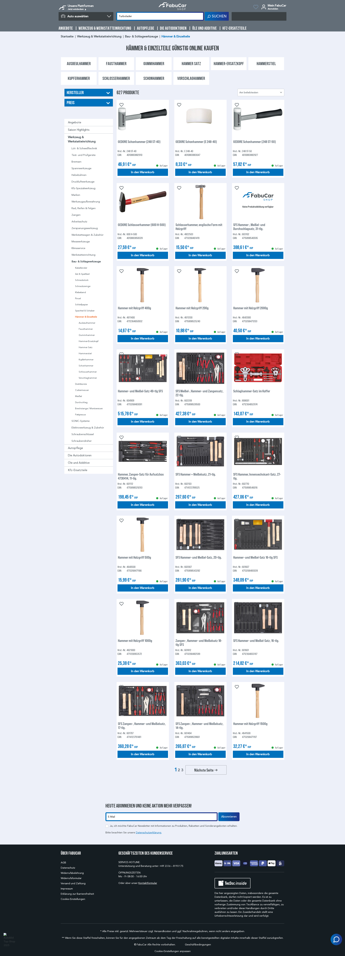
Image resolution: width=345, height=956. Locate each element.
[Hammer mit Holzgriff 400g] (143, 285)
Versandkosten (162, 931)
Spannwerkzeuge (81, 168)
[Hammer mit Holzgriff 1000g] (143, 618)
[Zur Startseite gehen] (172, 6)
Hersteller (75, 92)
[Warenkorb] (259, 16)
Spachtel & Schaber (85, 310)
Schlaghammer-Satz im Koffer (251, 391)
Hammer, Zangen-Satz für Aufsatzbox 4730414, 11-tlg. (141, 476)
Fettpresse (80, 414)
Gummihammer (87, 335)
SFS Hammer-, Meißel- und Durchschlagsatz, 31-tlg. (249, 227)
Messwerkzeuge (81, 241)
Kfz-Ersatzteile (77, 470)
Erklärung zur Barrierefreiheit (77, 893)
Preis (71, 102)
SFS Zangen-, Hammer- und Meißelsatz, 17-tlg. (142, 725)
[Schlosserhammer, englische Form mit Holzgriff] (200, 202)
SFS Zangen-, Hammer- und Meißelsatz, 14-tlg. (199, 725)
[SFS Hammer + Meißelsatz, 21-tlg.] (200, 451)
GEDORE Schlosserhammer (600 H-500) (142, 225)
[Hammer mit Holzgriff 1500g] (258, 701)
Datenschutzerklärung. (149, 832)
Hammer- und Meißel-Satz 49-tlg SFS (140, 391)
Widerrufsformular (71, 878)
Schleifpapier (81, 304)
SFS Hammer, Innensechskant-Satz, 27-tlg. (257, 476)
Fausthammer (86, 329)
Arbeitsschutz (79, 221)
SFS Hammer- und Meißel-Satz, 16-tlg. (256, 640)
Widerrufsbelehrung (72, 873)
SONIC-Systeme (81, 421)
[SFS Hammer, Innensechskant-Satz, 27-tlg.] (258, 451)
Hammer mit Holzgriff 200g (192, 308)
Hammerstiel (85, 353)
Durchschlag (81, 402)
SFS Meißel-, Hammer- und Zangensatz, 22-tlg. (199, 393)
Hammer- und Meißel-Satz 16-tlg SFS (255, 557)
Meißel (78, 396)
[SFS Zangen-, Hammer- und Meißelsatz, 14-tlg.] (200, 701)
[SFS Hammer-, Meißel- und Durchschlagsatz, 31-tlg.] (258, 202)
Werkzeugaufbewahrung (86, 201)
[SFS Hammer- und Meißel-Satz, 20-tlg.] (200, 535)
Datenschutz (68, 867)
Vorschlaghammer (88, 378)
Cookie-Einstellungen (73, 899)
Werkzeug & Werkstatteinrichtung (82, 139)
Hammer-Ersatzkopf (88, 341)
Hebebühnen (79, 175)
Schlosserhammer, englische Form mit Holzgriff (199, 227)
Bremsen (76, 161)
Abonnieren (229, 816)
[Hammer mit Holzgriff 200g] (200, 285)
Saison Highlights (78, 129)
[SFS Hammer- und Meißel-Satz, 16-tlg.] (258, 618)
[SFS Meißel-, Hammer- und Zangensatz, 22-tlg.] (200, 368)
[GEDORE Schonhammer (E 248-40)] (200, 119)
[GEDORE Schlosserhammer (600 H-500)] (143, 202)
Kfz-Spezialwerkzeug (83, 188)
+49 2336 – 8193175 (171, 866)
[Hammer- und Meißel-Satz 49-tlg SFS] (143, 368)
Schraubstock (81, 280)
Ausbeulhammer (87, 322)
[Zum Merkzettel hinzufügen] (121, 104)
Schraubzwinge (82, 286)
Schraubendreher (82, 440)
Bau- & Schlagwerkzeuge (86, 261)
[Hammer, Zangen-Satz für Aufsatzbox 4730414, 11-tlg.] (143, 451)
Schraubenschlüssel (83, 434)
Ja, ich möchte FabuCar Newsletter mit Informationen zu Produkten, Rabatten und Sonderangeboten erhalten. (173, 825)
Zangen (76, 214)
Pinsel (78, 298)
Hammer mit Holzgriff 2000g (250, 308)
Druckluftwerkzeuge (83, 181)
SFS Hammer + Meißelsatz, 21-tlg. (196, 474)
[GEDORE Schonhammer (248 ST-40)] (143, 119)
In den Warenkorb (142, 172)
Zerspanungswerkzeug (85, 228)
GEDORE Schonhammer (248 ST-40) (139, 142)
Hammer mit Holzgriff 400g (134, 308)
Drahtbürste (81, 384)
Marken (76, 195)
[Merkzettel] (256, 7)
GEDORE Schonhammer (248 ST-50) (254, 142)
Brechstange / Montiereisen (89, 408)
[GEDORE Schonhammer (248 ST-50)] (258, 119)
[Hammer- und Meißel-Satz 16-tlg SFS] (258, 535)
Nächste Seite (204, 770)
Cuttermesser (82, 390)
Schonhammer (86, 365)
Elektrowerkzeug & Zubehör (88, 427)
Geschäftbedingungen (198, 944)
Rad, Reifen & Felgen (84, 208)
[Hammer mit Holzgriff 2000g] (258, 285)
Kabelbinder (81, 267)
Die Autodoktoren (79, 455)
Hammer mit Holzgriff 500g (134, 557)
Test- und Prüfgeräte (84, 155)
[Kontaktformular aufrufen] (336, 939)
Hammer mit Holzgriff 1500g (250, 724)
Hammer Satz (85, 347)
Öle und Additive (79, 462)
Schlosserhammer (88, 371)
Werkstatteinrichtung (83, 254)
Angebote (74, 122)
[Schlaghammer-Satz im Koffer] (258, 368)
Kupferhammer (86, 359)
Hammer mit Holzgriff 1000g (135, 640)
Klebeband (80, 292)
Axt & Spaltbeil (82, 274)
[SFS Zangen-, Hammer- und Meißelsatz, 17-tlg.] (143, 701)
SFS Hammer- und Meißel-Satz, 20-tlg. (199, 557)
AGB (63, 862)
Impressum (67, 888)
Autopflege (75, 448)
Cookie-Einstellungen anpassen (173, 951)
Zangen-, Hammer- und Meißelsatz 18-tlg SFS (199, 642)
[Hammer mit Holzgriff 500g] (143, 535)
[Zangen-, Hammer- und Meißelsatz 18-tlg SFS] (200, 618)
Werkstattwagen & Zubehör (88, 234)
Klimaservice (78, 248)
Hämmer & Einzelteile (86, 317)
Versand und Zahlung (73, 883)
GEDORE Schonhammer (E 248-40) (196, 142)
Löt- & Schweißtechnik (84, 148)
